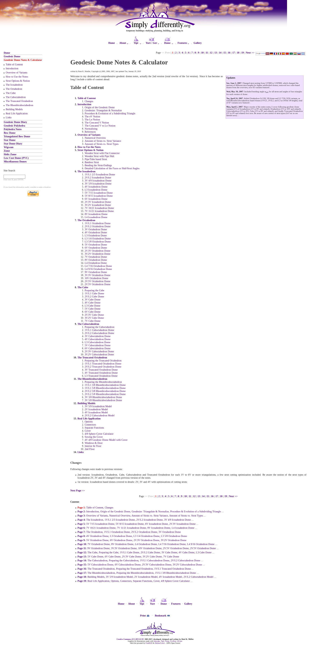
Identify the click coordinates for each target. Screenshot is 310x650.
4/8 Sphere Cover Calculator (99, 433)
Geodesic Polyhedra (14, 125)
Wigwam (8, 147)
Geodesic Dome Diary (15, 122)
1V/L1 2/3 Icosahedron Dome (100, 174)
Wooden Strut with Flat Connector (102, 153)
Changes (89, 101)
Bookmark (161, 615)
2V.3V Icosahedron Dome (98, 201)
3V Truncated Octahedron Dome (101, 369)
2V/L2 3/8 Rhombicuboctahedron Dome (105, 391)
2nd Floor (90, 449)
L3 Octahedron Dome (96, 235)
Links (8, 117)
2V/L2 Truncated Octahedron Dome (103, 366)
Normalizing (91, 128)
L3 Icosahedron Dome (96, 189)
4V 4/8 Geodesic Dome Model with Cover (106, 439)
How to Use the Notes (17, 76)
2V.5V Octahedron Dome (97, 281)
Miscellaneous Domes (15, 161)
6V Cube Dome (92, 311)
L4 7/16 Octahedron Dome (98, 266)
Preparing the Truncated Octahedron (103, 360)
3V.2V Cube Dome (94, 317)
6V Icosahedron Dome (96, 198)
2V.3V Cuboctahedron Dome (99, 351)
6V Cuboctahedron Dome (98, 348)
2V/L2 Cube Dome (94, 296)
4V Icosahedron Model (96, 412)
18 (238, 52)
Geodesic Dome (12, 56)
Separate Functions (94, 427)
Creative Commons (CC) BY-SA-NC (130, 639)
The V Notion (92, 116)
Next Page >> (77, 490)
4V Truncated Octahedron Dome (101, 372)
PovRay (173, 641)
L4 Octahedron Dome (96, 262)
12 (211, 52)
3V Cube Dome (92, 299)
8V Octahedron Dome (96, 259)
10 (202, 52)
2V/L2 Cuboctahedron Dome (99, 333)
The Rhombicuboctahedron (19, 105)
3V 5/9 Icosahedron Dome (98, 183)
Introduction (12, 68)
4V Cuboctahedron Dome (98, 339)
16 (229, 52)
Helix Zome (10, 154)
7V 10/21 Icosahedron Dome (99, 208)
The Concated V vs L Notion (100, 125)
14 (220, 52)
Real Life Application (17, 113)
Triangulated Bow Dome (17, 136)
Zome (7, 150)
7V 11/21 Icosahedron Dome (99, 211)
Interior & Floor (93, 446)
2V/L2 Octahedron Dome (98, 226)
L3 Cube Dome (92, 305)
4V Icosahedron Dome (96, 186)
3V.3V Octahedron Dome (97, 275)
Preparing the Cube (94, 290)
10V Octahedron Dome (96, 278)
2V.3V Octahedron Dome (97, 250)
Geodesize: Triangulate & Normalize (103, 110)
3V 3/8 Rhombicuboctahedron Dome (103, 397)
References (90, 131)
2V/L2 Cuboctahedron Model (99, 415)
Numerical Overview (95, 137)
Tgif (162, 641)
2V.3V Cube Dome (94, 314)
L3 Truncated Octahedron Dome (101, 375)
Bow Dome (9, 132)
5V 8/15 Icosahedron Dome (99, 195)
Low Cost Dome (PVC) (16, 157)
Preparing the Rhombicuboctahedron (103, 381)
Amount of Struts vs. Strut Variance (103, 140)
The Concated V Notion (97, 122)
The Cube (11, 93)
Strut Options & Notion (18, 80)
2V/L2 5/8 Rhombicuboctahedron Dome (105, 394)
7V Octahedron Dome (96, 256)
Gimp (167, 641)
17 (233, 52)
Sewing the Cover (94, 436)
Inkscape (157, 641)
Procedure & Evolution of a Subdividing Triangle (110, 113)
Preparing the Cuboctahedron (99, 327)
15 (224, 52)
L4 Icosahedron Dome (96, 217)
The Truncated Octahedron (19, 101)
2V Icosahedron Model (96, 409)
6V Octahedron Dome (96, 247)
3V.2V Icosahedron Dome (98, 205)
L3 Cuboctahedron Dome (97, 342)
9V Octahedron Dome (96, 272)
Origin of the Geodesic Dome (100, 107)
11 (207, 52)
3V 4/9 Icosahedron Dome (98, 180)
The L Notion (92, 119)
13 (215, 52)
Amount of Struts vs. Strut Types (101, 143)
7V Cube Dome (92, 320)
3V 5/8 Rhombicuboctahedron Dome (103, 400)
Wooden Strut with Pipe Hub (99, 156)
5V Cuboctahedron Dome (98, 345)
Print (143, 615)
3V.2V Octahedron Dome (97, 253)
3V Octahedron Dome (96, 229)
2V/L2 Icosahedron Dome (98, 177)
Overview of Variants (16, 72)
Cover (88, 430)
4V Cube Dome (92, 302)
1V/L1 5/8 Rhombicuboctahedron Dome (105, 388)
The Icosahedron (14, 84)
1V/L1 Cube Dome (94, 293)
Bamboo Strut (92, 162)
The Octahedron (14, 88)
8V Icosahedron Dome (96, 214)
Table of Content (14, 64)
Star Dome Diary (13, 143)
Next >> (250, 52)
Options (89, 421)
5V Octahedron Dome (96, 244)
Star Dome (9, 140)
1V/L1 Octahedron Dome (98, 223)
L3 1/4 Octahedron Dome (98, 238)
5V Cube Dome (92, 308)
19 (242, 52)
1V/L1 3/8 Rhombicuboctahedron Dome (105, 385)
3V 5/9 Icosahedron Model (98, 406)
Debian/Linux (160, 643)
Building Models (14, 109)
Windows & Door (94, 442)
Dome (7, 52)
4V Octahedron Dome (96, 232)
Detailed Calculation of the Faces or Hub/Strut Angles (112, 168)
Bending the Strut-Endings (98, 165)
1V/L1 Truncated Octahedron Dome (103, 363)
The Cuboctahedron (16, 97)
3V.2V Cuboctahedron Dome (99, 354)
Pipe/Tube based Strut (96, 159)
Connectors (90, 424)
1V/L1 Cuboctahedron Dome (99, 330)
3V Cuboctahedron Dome (98, 336)
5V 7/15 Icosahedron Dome (99, 192)
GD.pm (179, 641)
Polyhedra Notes (13, 129)
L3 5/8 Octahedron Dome (98, 241)
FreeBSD (149, 643)
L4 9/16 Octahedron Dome (98, 269)
